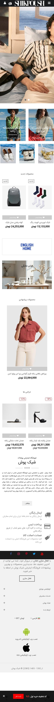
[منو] (49, 3)
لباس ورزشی (20, 488)
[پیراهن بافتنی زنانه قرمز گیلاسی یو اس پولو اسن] (27, 336)
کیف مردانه (10, 488)
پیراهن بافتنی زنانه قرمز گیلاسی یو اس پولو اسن (27, 373)
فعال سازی (27, 578)
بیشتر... (27, 503)
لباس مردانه (40, 488)
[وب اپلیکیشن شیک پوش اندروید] (26, 632)
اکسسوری (29, 491)
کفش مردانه (45, 491)
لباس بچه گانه (30, 488)
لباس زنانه (48, 488)
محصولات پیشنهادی (27, 300)
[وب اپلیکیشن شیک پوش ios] (26, 647)
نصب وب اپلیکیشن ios (26, 655)
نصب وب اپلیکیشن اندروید (26, 639)
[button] (29, 100)
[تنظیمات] (5, 3)
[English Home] (27, 246)
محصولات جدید (27, 174)
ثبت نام (18, 696)
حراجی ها (27, 392)
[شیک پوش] (29, 3)
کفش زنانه (37, 491)
